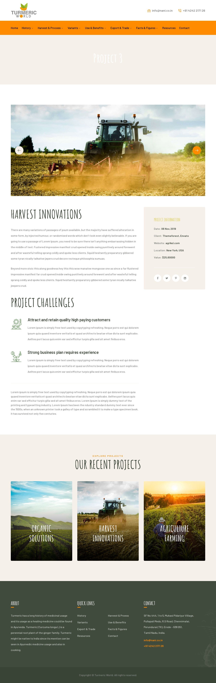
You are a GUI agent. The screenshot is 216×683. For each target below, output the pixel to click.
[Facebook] (157, 278)
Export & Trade (86, 629)
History (81, 615)
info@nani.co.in (162, 10)
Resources (83, 635)
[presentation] (19, 150)
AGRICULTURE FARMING (168, 510)
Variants (82, 622)
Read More (34, 550)
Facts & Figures (117, 629)
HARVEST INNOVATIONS (102, 510)
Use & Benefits (117, 622)
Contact (113, 635)
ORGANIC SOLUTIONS (33, 510)
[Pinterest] (176, 278)
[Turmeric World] (24, 10)
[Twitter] (166, 278)
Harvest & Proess (118, 615)
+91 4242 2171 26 (194, 10)
